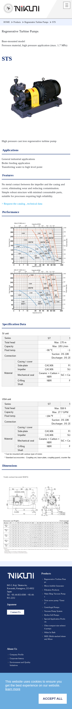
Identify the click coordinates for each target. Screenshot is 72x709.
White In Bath (49, 632)
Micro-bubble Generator (54, 586)
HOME (6, 22)
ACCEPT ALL (53, 698)
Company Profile (17, 654)
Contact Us (15, 612)
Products (17, 22)
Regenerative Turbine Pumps (36, 22)
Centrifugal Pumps (51, 607)
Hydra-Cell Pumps (51, 615)
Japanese (11, 604)
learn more (12, 689)
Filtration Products (51, 590)
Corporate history (17, 658)
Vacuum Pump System (53, 611)
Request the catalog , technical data (22, 203)
